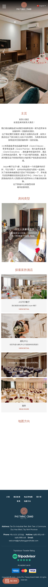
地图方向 (27, 501)
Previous (4, 52)
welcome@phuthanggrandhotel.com (23, 541)
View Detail (24, 309)
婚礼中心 (24, 341)
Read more (24, 409)
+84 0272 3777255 (17, 535)
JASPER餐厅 (24, 302)
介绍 (8, 497)
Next (44, 52)
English (41, 6)
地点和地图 (28, 497)
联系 (18, 501)
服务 (24, 406)
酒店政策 (17, 497)
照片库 (39, 497)
